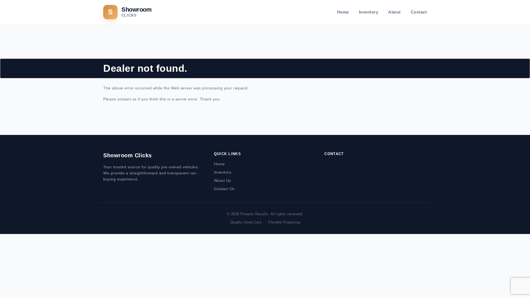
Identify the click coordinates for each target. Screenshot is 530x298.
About (394, 12)
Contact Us (224, 189)
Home (343, 12)
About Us (222, 180)
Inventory (368, 12)
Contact (419, 12)
